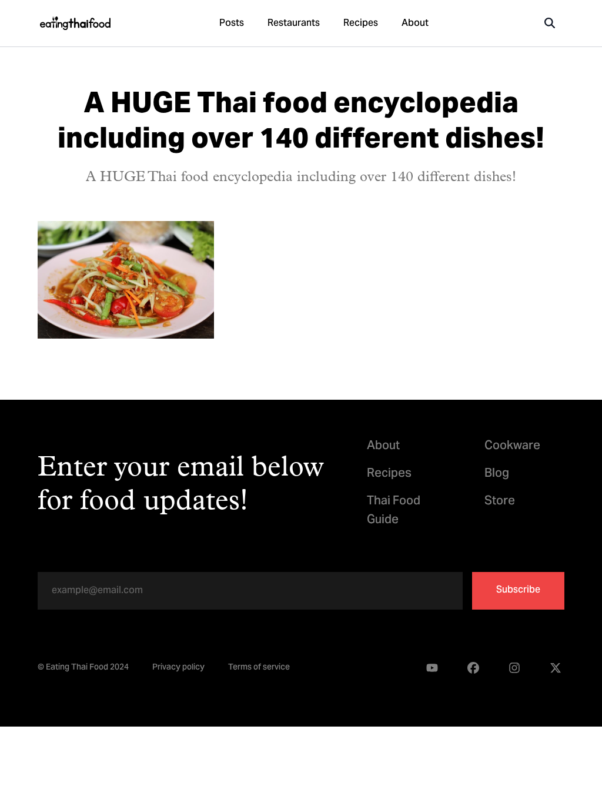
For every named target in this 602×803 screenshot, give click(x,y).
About (415, 24)
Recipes (360, 24)
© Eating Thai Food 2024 (83, 668)
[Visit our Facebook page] (473, 668)
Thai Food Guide (393, 511)
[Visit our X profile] (555, 668)
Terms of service (259, 668)
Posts (231, 24)
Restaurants (293, 24)
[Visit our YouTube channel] (432, 668)
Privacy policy (178, 668)
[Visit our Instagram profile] (514, 668)
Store (499, 501)
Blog (496, 474)
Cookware (512, 446)
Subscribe (518, 590)
